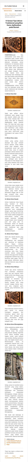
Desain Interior (18, 10)
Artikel (6, 14)
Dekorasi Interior (8, 10)
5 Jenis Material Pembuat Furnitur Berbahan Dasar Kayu (14, 442)
